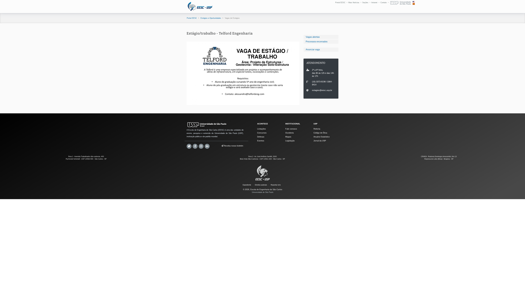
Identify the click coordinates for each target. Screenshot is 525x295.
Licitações (261, 129)
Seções (365, 3)
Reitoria (316, 129)
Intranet (374, 3)
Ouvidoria (289, 133)
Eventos (260, 141)
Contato (383, 3)
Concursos (261, 133)
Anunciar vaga (313, 49)
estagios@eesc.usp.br (322, 90)
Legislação (290, 141)
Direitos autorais (261, 185)
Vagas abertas (313, 37)
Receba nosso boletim (233, 146)
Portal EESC (340, 3)
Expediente (247, 185)
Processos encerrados (316, 41)
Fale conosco (291, 129)
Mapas (288, 137)
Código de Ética (320, 133)
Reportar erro (276, 185)
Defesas (260, 137)
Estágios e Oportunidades (211, 18)
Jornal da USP (319, 141)
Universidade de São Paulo (262, 192)
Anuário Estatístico (321, 137)
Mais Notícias (353, 3)
